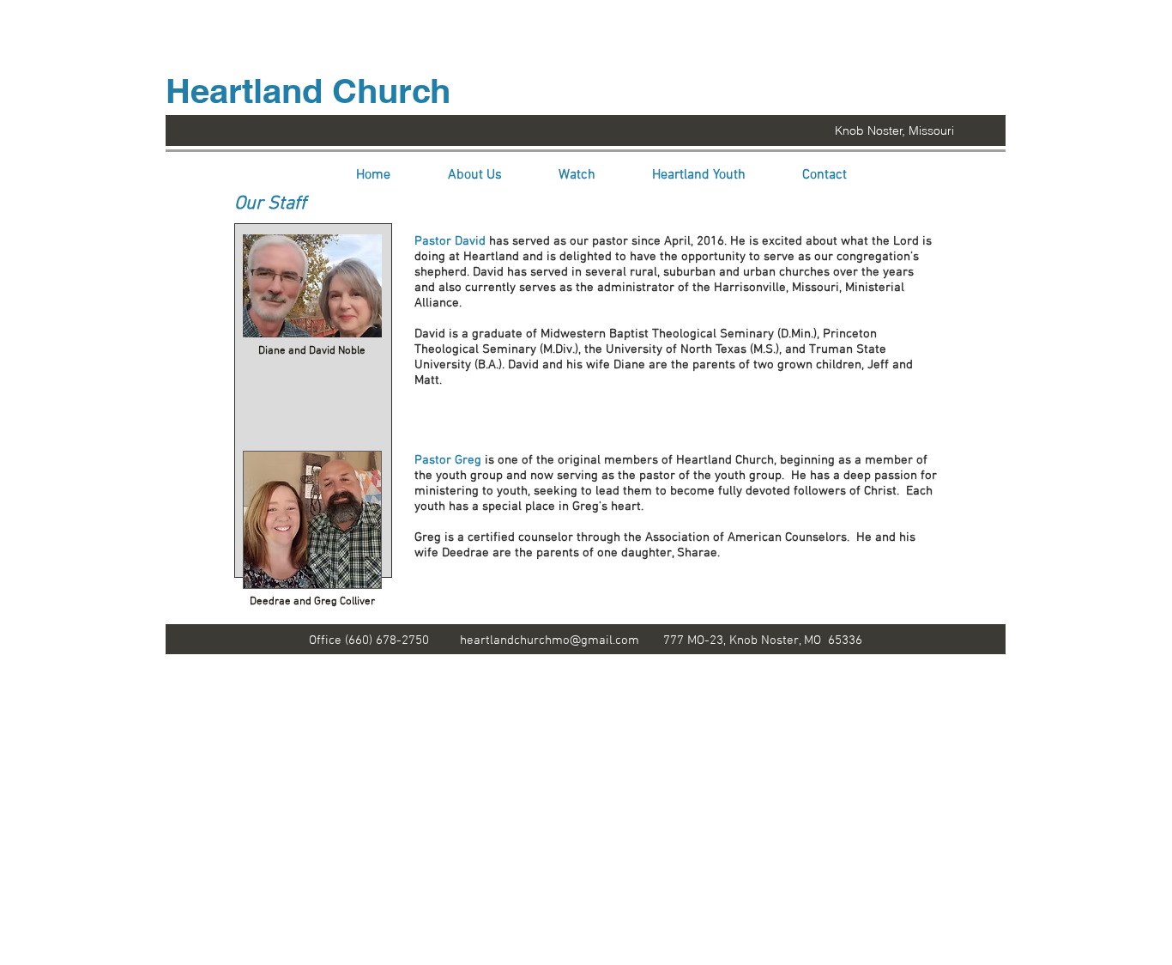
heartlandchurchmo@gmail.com (549, 640)
